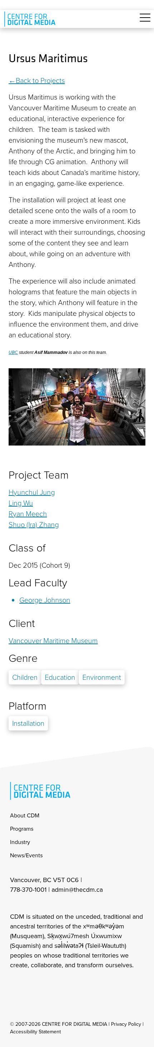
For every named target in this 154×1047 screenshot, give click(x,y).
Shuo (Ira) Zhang (34, 524)
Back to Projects (40, 80)
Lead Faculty (38, 582)
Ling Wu (21, 503)
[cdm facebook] (31, 984)
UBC (13, 352)
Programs (21, 829)
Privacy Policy (126, 1024)
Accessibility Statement (35, 1032)
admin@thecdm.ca (77, 889)
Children (25, 677)
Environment (101, 677)
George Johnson (44, 600)
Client (22, 623)
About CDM (24, 815)
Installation (28, 723)
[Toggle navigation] (145, 22)
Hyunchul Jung (32, 492)
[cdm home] (31, 19)
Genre (23, 658)
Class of (27, 547)
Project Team (39, 475)
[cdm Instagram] (15, 984)
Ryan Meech (28, 513)
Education (60, 677)
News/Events (26, 855)
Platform (28, 706)
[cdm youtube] (62, 984)
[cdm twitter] (47, 984)
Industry (20, 842)
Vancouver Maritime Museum (53, 640)
